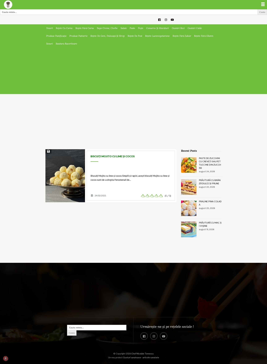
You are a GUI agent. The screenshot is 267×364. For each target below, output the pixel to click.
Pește (140, 28)
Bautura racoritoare (66, 43)
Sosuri (49, 43)
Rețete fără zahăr (182, 35)
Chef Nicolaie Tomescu (142, 353)
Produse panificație (56, 35)
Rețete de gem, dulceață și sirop (107, 35)
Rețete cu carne (64, 28)
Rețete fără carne (84, 28)
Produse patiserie (78, 35)
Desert (49, 28)
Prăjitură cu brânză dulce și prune (209, 182)
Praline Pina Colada (210, 203)
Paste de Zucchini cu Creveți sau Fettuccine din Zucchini (210, 163)
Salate (124, 28)
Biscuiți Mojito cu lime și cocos (113, 156)
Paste (132, 28)
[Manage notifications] (5, 358)
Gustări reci (178, 28)
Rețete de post (135, 35)
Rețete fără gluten (203, 35)
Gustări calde (195, 28)
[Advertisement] (133, 71)
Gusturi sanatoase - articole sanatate (141, 357)
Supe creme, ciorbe (107, 28)
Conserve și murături (157, 28)
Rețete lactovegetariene (157, 35)
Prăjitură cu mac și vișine (210, 224)
